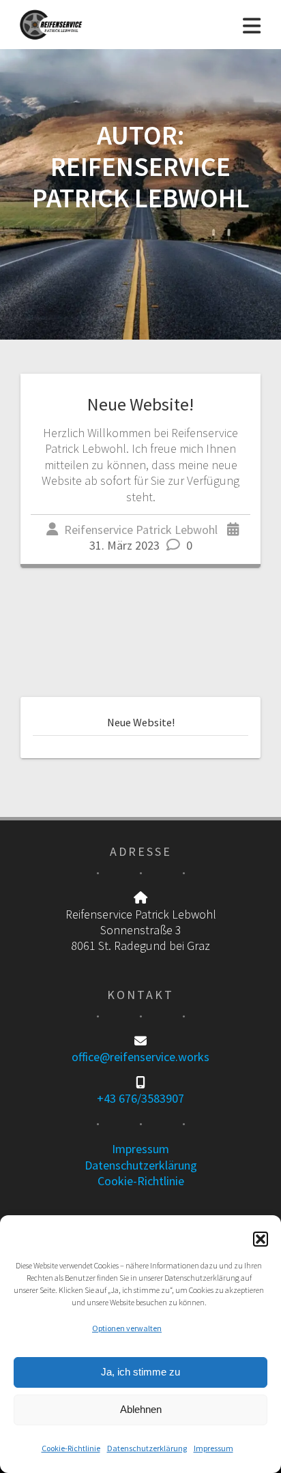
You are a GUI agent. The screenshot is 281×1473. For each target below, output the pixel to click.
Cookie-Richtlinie (71, 1448)
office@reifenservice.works (140, 1057)
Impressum (213, 1448)
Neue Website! (140, 404)
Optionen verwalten (127, 1328)
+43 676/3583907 (140, 1098)
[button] (260, 1239)
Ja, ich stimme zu (140, 1372)
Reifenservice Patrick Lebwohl (141, 529)
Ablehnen (141, 1409)
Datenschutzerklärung (147, 1448)
